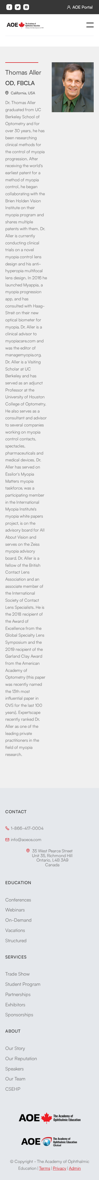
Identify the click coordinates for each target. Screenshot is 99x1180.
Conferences (18, 899)
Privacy (59, 1168)
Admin (75, 1168)
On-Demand (18, 919)
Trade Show (17, 973)
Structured (16, 940)
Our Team (15, 1078)
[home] (25, 25)
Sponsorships (19, 1014)
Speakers (14, 1068)
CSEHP (12, 1088)
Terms (44, 1168)
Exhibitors (15, 1004)
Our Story (15, 1047)
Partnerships (18, 994)
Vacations (15, 929)
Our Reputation (21, 1058)
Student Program (22, 983)
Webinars (15, 909)
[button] (90, 24)
